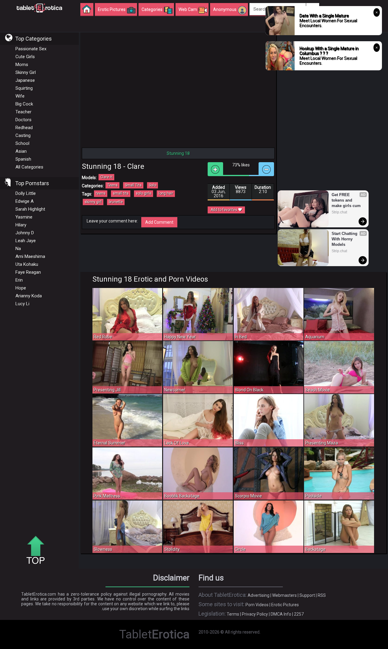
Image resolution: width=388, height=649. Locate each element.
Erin (19, 280)
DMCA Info (281, 614)
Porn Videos (257, 604)
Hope (20, 288)
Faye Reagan (28, 272)
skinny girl (93, 202)
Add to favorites (224, 210)
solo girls (143, 193)
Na (18, 248)
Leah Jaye (25, 240)
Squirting (24, 88)
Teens (112, 185)
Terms (233, 614)
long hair (166, 193)
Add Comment (159, 222)
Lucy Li (22, 303)
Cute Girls (25, 56)
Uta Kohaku (26, 264)
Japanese (25, 80)
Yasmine (23, 217)
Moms (21, 64)
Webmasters (284, 595)
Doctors (23, 119)
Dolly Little (25, 193)
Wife (20, 96)
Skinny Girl (25, 72)
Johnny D (24, 233)
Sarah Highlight (30, 209)
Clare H (106, 177)
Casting (23, 135)
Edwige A (24, 201)
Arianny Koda (28, 296)
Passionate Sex (30, 49)
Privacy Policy (255, 614)
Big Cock (24, 104)
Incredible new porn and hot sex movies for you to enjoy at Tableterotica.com (39, 7)
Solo (152, 185)
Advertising (258, 595)
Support (307, 595)
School (22, 143)
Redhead (24, 127)
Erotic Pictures (285, 604)
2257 (299, 614)
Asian (21, 151)
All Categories (29, 167)
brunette (116, 202)
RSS (322, 595)
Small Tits (133, 185)
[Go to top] (38, 550)
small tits (121, 193)
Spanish (23, 159)
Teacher (23, 112)
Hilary (20, 225)
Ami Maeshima (30, 256)
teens (100, 193)
